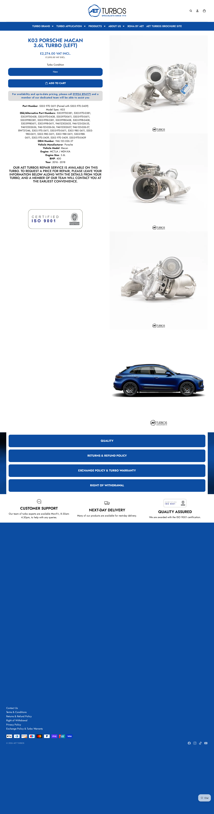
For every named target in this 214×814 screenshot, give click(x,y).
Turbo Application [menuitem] (69, 26)
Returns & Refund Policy (19, 716)
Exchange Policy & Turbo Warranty (24, 728)
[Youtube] (206, 743)
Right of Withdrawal (16, 720)
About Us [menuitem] (114, 26)
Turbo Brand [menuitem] (41, 26)
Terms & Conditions (16, 712)
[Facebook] (189, 743)
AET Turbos (18, 743)
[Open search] (190, 10)
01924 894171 (82, 94)
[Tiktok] (200, 743)
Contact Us (12, 708)
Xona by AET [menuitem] (135, 26)
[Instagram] (195, 743)
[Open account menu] (197, 10)
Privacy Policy (13, 724)
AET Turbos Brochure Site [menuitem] (164, 26)
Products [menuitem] (95, 26)
